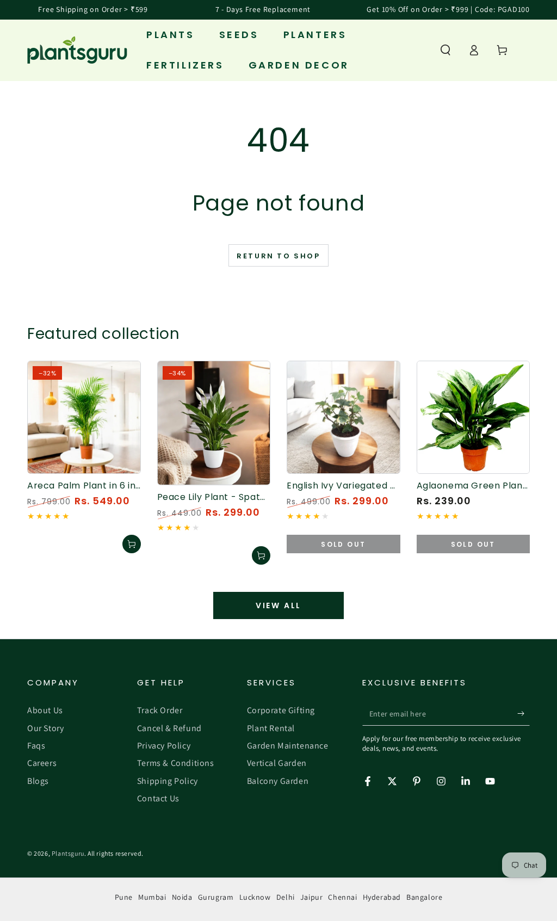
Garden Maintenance (288, 745)
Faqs (36, 745)
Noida (182, 897)
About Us (45, 710)
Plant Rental (271, 728)
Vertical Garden (277, 763)
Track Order (160, 710)
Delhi (285, 897)
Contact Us (158, 798)
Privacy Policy (163, 745)
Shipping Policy (167, 781)
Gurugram (216, 897)
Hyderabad (382, 897)
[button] (445, 50)
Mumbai (152, 897)
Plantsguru (68, 853)
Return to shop (278, 256)
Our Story (45, 728)
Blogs (38, 781)
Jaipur (311, 897)
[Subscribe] (523, 713)
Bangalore (424, 897)
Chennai (342, 897)
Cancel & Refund (169, 728)
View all (278, 605)
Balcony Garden (277, 781)
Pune (124, 897)
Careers (42, 763)
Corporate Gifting (281, 710)
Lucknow (255, 897)
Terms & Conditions (175, 763)
